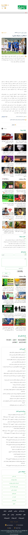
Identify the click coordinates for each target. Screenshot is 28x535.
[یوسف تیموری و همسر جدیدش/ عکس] (7, 158)
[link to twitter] (4, 5)
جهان (24, 514)
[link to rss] (2, 5)
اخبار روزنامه (14, 518)
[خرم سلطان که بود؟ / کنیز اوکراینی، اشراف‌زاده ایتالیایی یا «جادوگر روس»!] (20, 136)
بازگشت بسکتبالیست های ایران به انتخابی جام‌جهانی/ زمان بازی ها (14, 401)
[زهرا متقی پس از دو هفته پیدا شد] (7, 170)
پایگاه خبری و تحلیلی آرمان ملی (8, 530)
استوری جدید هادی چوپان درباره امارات (18, 396)
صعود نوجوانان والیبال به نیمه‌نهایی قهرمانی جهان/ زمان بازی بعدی (14, 390)
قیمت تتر (14, 497)
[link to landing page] (22, 7)
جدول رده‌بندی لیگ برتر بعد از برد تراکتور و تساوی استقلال (14, 373)
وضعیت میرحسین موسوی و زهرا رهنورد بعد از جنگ (15, 442)
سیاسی (15, 511)
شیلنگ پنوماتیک (14, 479)
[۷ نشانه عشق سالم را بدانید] (20, 158)
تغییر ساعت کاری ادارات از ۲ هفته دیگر (18, 447)
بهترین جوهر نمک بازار (14, 486)
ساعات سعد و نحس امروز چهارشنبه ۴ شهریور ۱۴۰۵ (15, 459)
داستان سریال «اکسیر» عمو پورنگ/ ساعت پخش (16, 422)
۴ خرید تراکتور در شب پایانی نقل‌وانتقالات (17, 405)
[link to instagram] (6, 5)
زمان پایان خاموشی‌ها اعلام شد (19, 454)
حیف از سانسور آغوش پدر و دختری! (20, 175)
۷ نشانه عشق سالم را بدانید (20, 163)
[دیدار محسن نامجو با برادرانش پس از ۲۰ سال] (20, 147)
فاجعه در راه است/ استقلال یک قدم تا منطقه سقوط (17, 243)
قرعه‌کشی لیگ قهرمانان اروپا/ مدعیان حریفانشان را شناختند (14, 393)
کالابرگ (14, 503)
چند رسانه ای (21, 511)
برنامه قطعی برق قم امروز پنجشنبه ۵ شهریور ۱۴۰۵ (15, 444)
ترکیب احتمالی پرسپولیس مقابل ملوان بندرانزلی (16, 371)
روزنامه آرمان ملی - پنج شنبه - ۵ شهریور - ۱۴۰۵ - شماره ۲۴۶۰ (14, 419)
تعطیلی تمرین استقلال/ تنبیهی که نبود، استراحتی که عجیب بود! (15, 245)
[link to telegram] (7, 5)
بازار (8, 514)
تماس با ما (16, 521)
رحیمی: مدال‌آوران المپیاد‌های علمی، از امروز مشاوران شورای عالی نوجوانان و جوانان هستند (14, 427)
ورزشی (25, 32)
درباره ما (11, 521)
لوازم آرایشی (14, 500)
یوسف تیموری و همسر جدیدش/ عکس (8, 164)
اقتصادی (10, 511)
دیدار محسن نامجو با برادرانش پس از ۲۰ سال (21, 153)
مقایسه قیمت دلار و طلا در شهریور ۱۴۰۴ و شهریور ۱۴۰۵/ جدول (14, 434)
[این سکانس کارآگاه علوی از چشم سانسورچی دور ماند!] (7, 147)
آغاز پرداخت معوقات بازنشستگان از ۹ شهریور (17, 451)
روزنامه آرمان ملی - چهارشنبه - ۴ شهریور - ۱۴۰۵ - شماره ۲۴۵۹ (13, 437)
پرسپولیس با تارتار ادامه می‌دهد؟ (19, 384)
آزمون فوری (14, 493)
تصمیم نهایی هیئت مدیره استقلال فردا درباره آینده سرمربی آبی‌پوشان (14, 241)
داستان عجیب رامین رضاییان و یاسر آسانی (17, 364)
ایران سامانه (12, 534)
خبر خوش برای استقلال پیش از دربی (18, 362)
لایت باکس (14, 476)
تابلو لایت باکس (14, 490)
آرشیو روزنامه (21, 518)
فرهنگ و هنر (18, 514)
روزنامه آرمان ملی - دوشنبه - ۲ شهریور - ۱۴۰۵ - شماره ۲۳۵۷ (14, 424)
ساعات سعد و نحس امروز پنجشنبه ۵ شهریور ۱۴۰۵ (15, 439)
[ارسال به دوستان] (4, 32)
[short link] (5, 32)
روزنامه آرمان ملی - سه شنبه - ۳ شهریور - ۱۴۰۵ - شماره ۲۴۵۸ (13, 430)
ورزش (22, 32)
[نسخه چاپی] (2, 32)
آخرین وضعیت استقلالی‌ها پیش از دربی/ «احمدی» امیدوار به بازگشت (14, 367)
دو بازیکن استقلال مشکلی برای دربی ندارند (17, 354)
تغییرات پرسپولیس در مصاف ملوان (18, 387)
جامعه (5, 511)
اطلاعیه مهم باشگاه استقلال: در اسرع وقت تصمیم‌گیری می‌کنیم (15, 240)
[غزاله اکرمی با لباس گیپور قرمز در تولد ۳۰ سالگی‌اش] (7, 136)
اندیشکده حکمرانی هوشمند (14, 483)
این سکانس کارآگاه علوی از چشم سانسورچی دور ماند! (8, 153)
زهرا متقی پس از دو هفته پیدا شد (8, 175)
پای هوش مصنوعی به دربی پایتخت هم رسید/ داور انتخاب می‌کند (14, 376)
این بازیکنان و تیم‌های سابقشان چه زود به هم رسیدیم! (15, 380)
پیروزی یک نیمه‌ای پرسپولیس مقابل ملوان (18, 12)
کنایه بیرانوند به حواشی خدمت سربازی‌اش (17, 398)
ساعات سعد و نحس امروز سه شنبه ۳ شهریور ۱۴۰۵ (15, 465)
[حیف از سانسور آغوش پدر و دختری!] (20, 170)
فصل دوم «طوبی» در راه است (19, 456)
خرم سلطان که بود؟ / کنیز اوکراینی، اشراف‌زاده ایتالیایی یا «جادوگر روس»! (20, 141)
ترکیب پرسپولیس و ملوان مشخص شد (18, 357)
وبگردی (4, 514)
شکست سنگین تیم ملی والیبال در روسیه (17, 382)
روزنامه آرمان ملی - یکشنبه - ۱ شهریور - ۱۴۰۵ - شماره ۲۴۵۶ (14, 417)
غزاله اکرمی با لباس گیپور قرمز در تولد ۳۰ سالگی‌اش (7, 141)
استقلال (13, 125)
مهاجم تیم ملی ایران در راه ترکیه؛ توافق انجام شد (16, 359)
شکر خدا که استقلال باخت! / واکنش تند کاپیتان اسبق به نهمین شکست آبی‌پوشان (13, 247)
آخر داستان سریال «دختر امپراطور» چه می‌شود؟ (16, 414)
